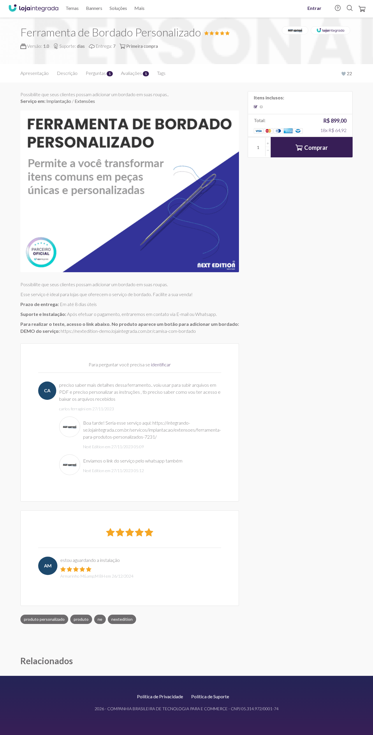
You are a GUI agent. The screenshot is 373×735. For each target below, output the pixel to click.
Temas (72, 8)
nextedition (122, 619)
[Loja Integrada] (33, 8)
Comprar (316, 147)
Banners (94, 8)
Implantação (59, 101)
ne (100, 619)
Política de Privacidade (160, 696)
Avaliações (134, 73)
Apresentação (34, 73)
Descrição (67, 73)
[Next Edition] (295, 30)
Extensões (85, 101)
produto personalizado (44, 619)
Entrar (314, 8)
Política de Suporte (210, 696)
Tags (161, 73)
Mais (139, 8)
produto (81, 619)
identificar (161, 364)
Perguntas (98, 73)
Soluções (118, 8)
